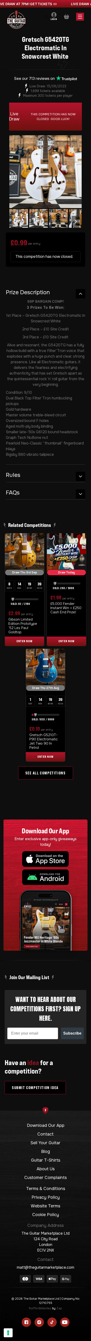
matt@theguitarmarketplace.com (45, 1267)
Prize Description (28, 292)
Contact (45, 1134)
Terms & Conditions (45, 1188)
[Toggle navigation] (46, 16)
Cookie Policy (45, 1214)
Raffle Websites (40, 1308)
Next (75, 222)
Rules (13, 475)
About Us (46, 1168)
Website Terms (45, 1206)
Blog (45, 1151)
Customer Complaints (45, 1177)
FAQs (13, 492)
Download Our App (45, 1125)
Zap (59, 1308)
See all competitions (45, 773)
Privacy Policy (46, 1197)
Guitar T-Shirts (45, 1160)
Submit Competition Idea (35, 1087)
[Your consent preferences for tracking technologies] (8, 1332)
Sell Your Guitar (45, 1142)
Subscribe (72, 1033)
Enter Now (25, 641)
